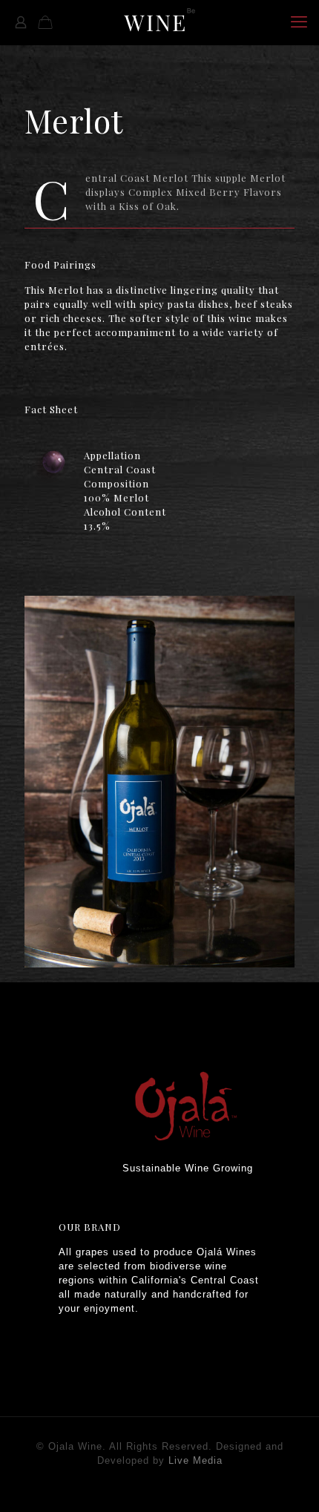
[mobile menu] (299, 22)
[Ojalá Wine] (159, 22)
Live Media (195, 1460)
